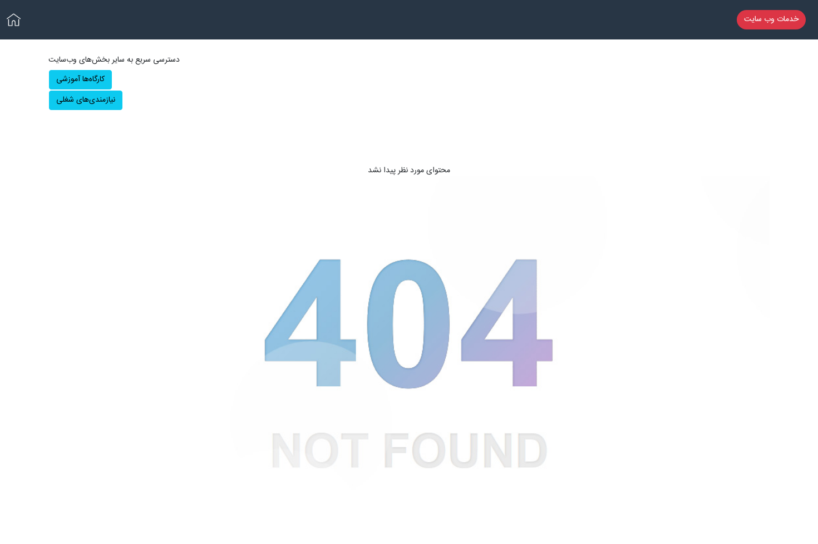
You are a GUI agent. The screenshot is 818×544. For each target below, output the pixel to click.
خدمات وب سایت (771, 19)
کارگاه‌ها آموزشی (80, 79)
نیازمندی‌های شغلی (85, 100)
